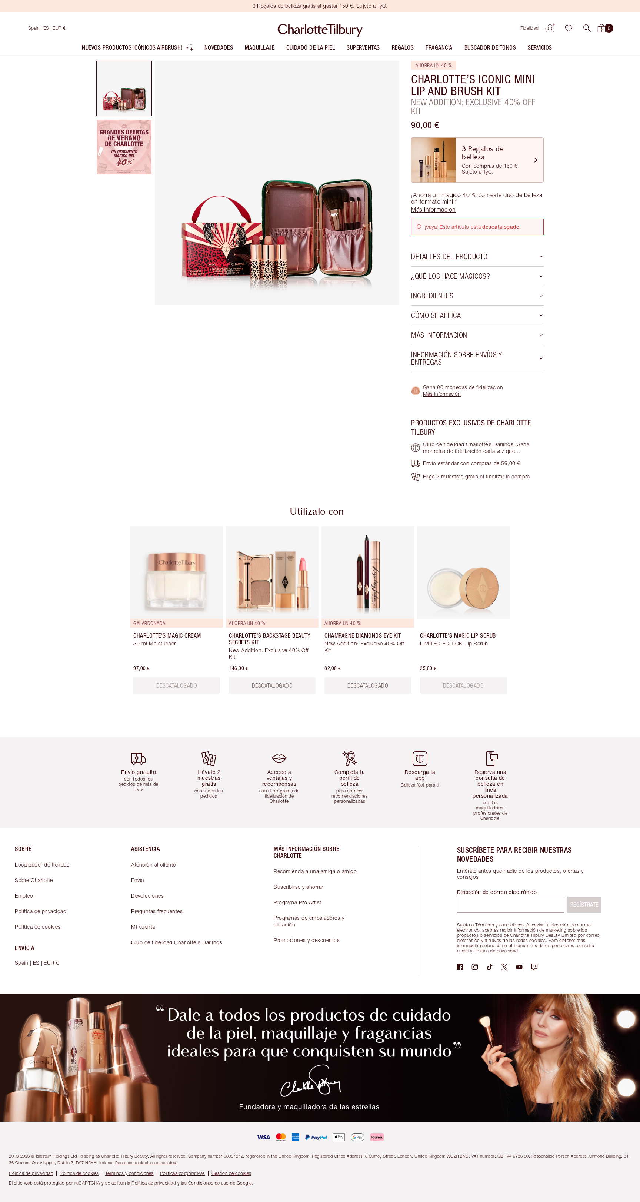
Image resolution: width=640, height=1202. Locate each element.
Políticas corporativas (182, 1173)
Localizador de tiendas (42, 864)
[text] (176, 685)
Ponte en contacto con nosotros (146, 1162)
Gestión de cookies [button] (231, 1173)
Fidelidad (530, 28)
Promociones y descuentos (307, 940)
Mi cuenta (143, 927)
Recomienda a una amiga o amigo (315, 871)
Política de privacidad (40, 911)
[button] (587, 28)
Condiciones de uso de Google (220, 1183)
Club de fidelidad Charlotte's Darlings (176, 942)
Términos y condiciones (129, 1173)
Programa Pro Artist (297, 902)
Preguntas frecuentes (157, 911)
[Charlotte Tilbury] (320, 28)
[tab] (124, 88)
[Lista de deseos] (568, 28)
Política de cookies (38, 927)
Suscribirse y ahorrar (298, 887)
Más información (442, 394)
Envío (137, 880)
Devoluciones (147, 895)
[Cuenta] (550, 28)
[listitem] (138, 49)
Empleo (24, 895)
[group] (171, 613)
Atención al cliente (153, 864)
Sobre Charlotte (34, 880)
